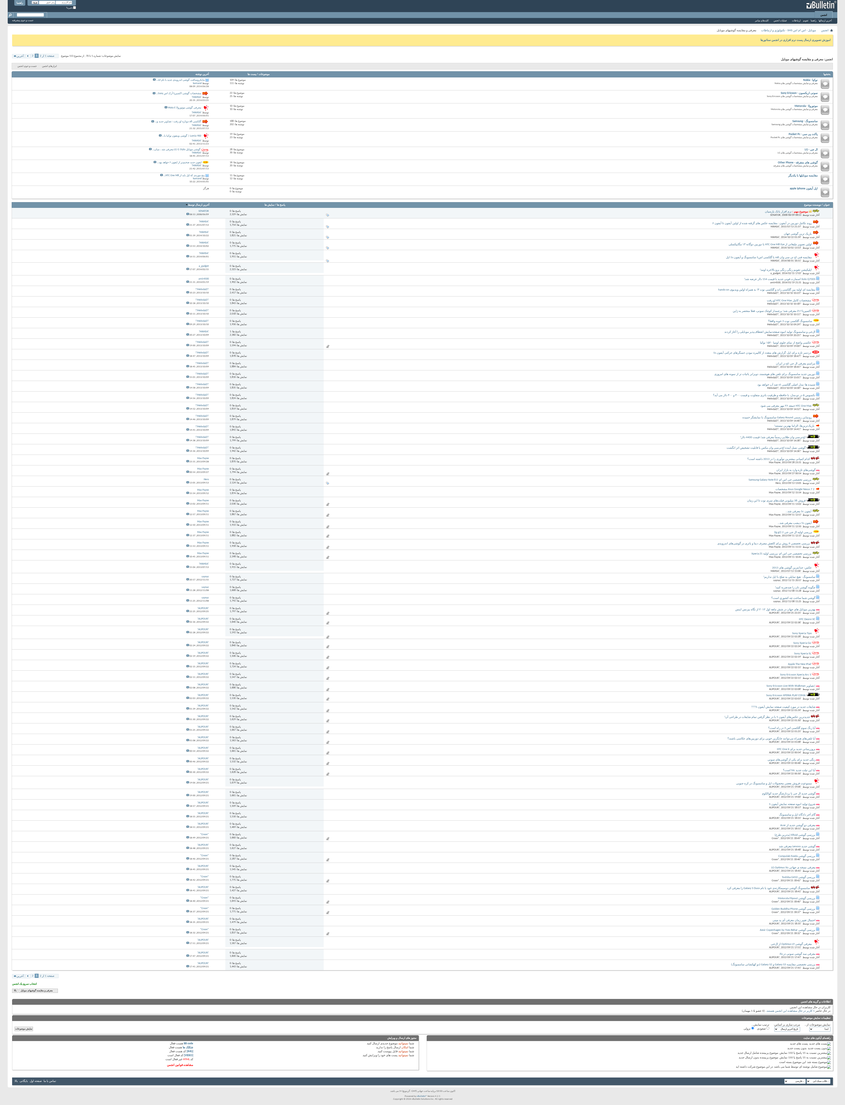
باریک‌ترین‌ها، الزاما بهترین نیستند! (794, 425)
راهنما (20, 3)
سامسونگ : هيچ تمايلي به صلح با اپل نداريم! (789, 577)
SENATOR (775, 215)
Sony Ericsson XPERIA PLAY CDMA (786, 695)
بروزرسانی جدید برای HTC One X (796, 749)
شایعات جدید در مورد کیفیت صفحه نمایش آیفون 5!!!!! (783, 707)
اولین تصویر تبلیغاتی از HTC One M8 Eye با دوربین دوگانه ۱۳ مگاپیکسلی (770, 244)
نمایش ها (269, 205)
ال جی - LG (811, 149)
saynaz (777, 580)
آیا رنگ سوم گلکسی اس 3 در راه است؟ (792, 728)
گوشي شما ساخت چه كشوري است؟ (793, 598)
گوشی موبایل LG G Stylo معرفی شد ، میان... (176, 149)
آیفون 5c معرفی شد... (799, 511)
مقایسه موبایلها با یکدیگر (803, 175)
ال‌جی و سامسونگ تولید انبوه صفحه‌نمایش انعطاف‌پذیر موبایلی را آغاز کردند (769, 332)
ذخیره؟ (69, 8)
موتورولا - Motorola (806, 106)
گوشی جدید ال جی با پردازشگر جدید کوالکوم (789, 793)
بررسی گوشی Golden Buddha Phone (793, 908)
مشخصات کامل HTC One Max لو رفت (789, 300)
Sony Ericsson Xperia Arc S (795, 674)
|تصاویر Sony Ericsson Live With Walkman (791, 685)
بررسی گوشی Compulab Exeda (796, 856)
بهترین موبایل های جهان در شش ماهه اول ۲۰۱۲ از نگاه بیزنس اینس (775, 609)
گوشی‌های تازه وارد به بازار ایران (796, 470)
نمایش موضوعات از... (817, 1024)
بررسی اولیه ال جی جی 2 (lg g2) (793, 532)
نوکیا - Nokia (810, 80)
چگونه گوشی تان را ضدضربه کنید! (795, 587)
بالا (15, 991)
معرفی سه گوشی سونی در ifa (798, 954)
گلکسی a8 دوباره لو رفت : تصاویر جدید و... (178, 122)
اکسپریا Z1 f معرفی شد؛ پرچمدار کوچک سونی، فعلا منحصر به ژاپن (772, 311)
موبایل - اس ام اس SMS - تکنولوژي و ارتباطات (788, 30)
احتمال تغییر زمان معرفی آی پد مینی (794, 920)
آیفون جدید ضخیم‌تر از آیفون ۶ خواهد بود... (179, 162)
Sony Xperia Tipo (802, 633)
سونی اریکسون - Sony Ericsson (799, 93)
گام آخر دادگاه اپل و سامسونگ (797, 814)
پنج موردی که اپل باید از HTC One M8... (184, 175)
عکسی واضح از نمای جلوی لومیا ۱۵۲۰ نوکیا (785, 342)
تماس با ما (50, 1081)
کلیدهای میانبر (762, 21)
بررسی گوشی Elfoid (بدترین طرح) (795, 835)
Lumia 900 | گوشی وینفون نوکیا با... (181, 136)
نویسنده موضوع (812, 205)
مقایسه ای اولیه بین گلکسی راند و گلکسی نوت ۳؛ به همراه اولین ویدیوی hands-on (766, 289)
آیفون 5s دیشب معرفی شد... (795, 523)
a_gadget (775, 273)
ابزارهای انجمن (49, 66)
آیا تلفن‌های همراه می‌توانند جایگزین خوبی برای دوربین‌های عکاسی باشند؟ (771, 738)
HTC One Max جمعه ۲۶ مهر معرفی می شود (786, 405)
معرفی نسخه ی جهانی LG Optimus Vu (793, 867)
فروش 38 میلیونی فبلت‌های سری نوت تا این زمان (776, 500)
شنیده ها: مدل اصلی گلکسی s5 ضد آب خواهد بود (786, 384)
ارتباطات (796, 21)
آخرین (20, 56)
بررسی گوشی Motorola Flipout (796, 898)
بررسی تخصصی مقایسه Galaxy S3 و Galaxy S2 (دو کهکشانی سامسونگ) (773, 964)
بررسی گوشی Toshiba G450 (798, 877)
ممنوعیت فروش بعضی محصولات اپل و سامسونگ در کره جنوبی (774, 783)
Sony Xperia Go (802, 643)
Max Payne (775, 462)
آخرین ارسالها (825, 21)
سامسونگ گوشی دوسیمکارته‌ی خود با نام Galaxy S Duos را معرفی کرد (768, 888)
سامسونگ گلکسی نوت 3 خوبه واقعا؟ (790, 321)
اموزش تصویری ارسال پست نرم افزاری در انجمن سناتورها (795, 40)
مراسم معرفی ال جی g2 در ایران (795, 363)
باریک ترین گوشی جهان (798, 233)
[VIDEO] (188, 1055)
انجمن (823, 15)
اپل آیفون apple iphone (804, 188)
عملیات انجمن (780, 21)
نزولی (747, 1028)
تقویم (805, 21)
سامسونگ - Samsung (805, 121)
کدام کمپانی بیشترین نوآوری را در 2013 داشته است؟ (778, 459)
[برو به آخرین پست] (187, 214)
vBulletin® (422, 1096)
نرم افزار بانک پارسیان (778, 211)
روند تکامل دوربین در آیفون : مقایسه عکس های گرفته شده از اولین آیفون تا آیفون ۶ (762, 223)
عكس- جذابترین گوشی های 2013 (792, 567)
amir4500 (775, 282)
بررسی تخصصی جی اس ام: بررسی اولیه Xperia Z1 (781, 553)
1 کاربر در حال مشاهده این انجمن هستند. (790, 1011)
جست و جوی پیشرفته (22, 20)
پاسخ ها (281, 205)
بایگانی (24, 1081)
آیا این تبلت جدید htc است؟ (799, 770)
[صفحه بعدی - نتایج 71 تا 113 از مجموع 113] (28, 56)
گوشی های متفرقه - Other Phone (798, 162)
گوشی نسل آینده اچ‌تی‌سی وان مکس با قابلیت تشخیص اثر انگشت (766, 447)
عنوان (826, 205)
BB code (188, 1043)
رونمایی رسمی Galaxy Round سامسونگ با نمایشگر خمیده (777, 417)
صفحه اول (36, 1081)
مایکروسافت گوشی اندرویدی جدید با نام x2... (180, 80)
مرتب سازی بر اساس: (787, 1024)
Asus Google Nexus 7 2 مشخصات (794, 489)
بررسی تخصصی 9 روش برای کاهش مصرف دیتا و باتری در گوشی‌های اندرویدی (763, 543)
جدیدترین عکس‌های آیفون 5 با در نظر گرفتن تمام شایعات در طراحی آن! (767, 717)
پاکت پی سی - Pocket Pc (803, 134)
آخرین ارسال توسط (198, 205)
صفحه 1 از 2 (47, 56)
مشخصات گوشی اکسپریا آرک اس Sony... (178, 93)
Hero (778, 483)
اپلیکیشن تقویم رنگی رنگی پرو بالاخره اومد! (786, 270)
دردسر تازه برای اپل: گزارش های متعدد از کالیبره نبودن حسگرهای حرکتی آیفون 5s (762, 352)
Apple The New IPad (799, 664)
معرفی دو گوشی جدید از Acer (798, 825)
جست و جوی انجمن (27, 66)
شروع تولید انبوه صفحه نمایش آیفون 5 (792, 804)
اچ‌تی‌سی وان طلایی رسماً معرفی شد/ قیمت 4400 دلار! (773, 437)
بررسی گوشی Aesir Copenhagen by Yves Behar (787, 930)
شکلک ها (188, 1047)
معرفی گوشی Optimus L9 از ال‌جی (791, 944)
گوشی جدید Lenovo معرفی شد (797, 846)
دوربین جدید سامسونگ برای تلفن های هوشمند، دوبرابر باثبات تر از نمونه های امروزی (764, 374)
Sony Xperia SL (802, 653)
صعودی (761, 1028)
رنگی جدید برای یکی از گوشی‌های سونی (792, 759)
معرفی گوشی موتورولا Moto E (184, 107)
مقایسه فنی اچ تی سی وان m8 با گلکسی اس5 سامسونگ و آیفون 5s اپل (769, 257)
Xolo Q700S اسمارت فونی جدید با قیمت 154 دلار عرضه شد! (779, 279)
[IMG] (190, 1051)
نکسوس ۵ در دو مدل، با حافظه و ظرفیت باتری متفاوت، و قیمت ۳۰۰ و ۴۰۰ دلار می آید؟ (764, 395)
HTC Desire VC (807, 619)
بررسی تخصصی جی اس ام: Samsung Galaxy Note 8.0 (780, 479)
